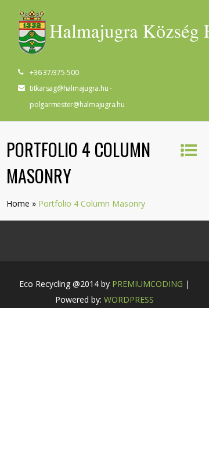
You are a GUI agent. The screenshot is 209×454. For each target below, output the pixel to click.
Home (18, 203)
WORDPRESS (129, 299)
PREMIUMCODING (147, 283)
